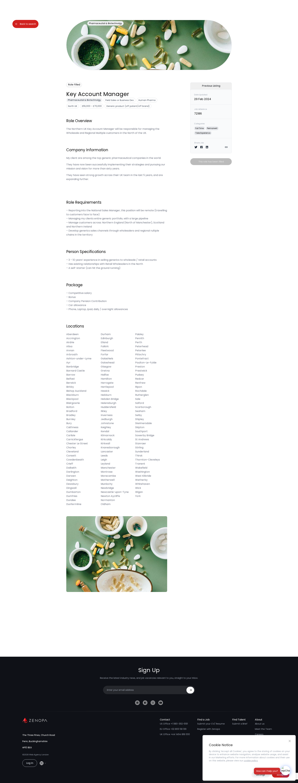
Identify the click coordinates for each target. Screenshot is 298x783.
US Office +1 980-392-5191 (174, 723)
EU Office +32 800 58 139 (173, 729)
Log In (29, 763)
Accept (281, 774)
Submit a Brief (239, 723)
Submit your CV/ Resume (211, 723)
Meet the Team (263, 729)
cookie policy (251, 760)
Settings (260, 774)
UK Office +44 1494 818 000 (175, 734)
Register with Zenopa (208, 729)
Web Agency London (39, 754)
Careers (259, 734)
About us (259, 723)
